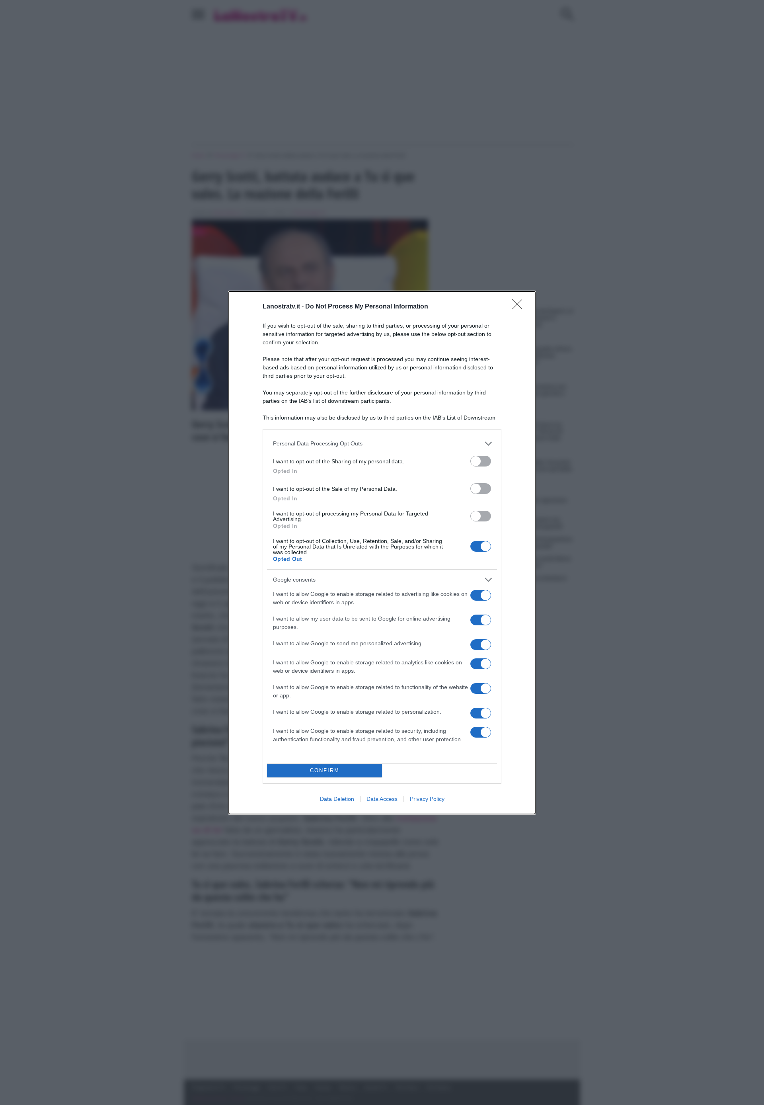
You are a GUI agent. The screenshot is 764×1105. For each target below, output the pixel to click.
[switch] (480, 461)
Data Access (382, 799)
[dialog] (382, 552)
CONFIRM (324, 770)
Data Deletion (337, 799)
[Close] (519, 306)
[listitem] (382, 443)
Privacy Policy (427, 799)
